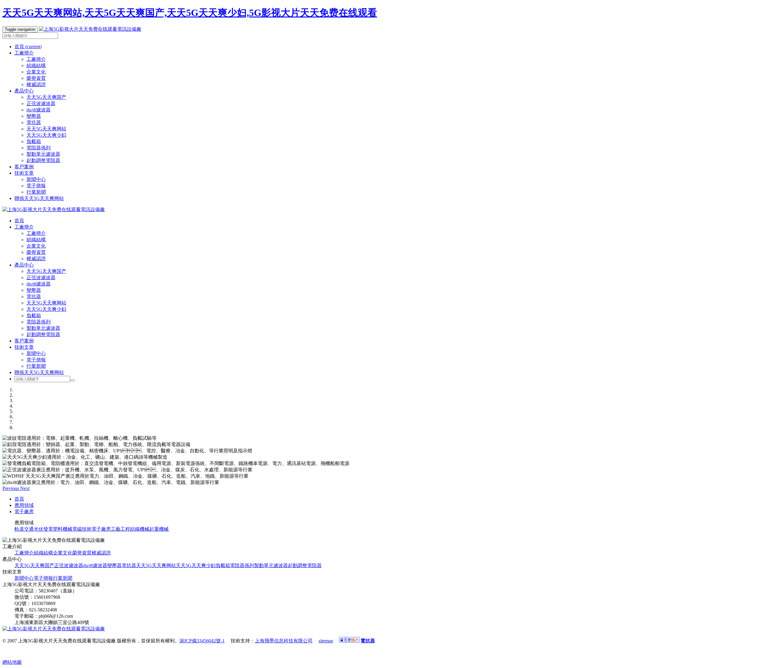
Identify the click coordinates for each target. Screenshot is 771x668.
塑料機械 (62, 529)
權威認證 (36, 84)
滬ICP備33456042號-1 (202, 640)
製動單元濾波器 (43, 154)
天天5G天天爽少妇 (46, 135)
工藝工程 (120, 529)
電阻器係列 (39, 147)
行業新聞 (36, 192)
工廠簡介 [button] (24, 52)
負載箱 (34, 141)
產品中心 (24, 264)
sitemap (326, 640)
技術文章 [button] (24, 173)
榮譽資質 (36, 78)
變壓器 (34, 116)
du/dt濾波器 (39, 109)
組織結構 (36, 65)
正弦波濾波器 (41, 103)
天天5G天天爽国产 (46, 97)
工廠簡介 (36, 59)
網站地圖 (12, 662)
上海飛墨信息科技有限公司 (284, 640)
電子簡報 (36, 185)
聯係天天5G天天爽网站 (39, 198)
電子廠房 (24, 511)
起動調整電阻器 (43, 160)
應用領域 (24, 505)
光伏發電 (43, 529)
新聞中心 (36, 179)
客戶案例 (24, 166)
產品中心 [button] (24, 90)
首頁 (28, 46)
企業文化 (36, 71)
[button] (11, 488)
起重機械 (159, 529)
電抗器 (34, 122)
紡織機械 (139, 529)
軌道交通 (24, 529)
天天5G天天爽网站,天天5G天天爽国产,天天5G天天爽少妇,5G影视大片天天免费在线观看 (189, 12)
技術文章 (24, 347)
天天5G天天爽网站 (46, 128)
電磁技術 (82, 529)
